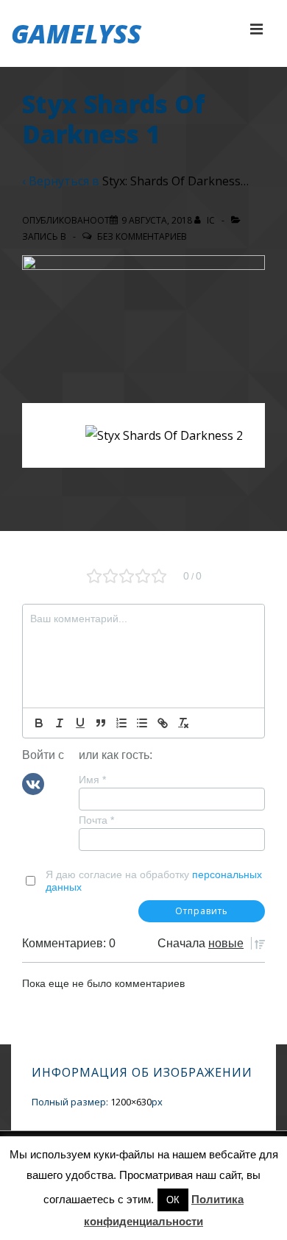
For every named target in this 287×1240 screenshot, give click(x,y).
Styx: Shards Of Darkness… (175, 181)
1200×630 (131, 1101)
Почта (96, 820)
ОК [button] (173, 1199)
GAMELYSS (76, 33)
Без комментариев (142, 236)
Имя (92, 779)
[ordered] (121, 723)
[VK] (33, 783)
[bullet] (142, 723)
